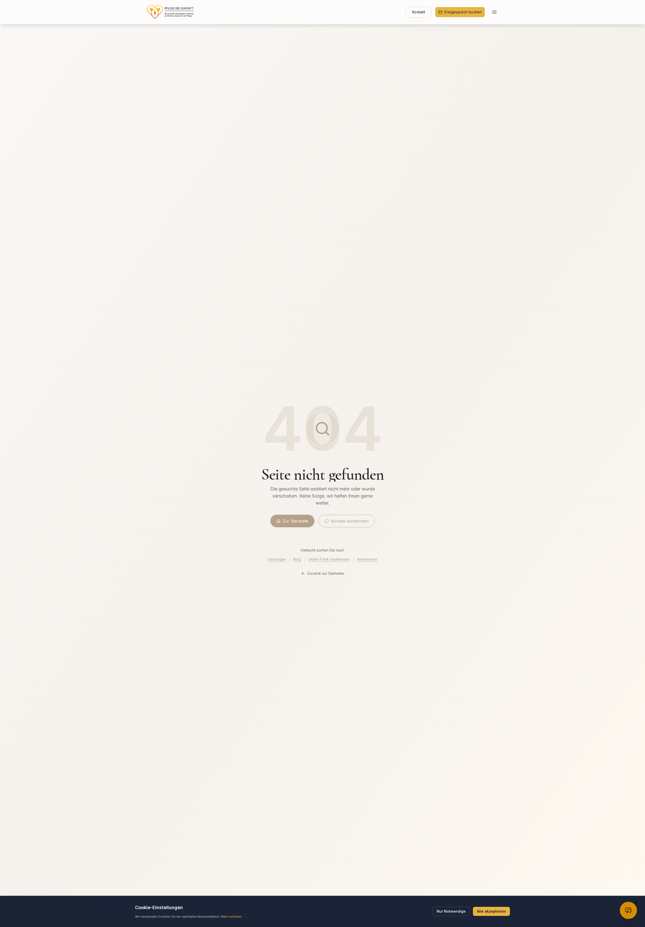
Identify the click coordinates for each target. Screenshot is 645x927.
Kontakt (418, 12)
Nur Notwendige (451, 911)
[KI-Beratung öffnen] (628, 910)
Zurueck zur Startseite (325, 573)
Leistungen (277, 559)
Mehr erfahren (231, 916)
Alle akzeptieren (491, 911)
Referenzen (367, 559)
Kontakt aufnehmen (350, 521)
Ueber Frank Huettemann (329, 559)
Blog (297, 559)
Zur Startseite (295, 521)
